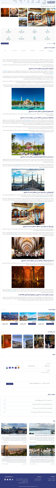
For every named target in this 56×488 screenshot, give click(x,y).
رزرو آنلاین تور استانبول (12, 291)
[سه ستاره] (39, 383)
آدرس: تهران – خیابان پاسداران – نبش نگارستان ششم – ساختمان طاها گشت (22, 479)
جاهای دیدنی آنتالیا (51, 479)
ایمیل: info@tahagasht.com (23, 482)
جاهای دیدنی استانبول (4, 43)
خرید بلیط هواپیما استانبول (28, 120)
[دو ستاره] (40, 383)
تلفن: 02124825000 (25, 481)
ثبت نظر (9, 384)
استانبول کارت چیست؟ (37, 480)
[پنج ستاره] (38, 383)
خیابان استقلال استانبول (44, 196)
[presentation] (5, 310)
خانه (53, 6)
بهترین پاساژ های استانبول (30, 114)
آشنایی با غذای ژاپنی (38, 478)
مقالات (51, 6)
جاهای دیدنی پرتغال (51, 480)
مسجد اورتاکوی (19, 166)
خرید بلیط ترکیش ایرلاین (14, 234)
